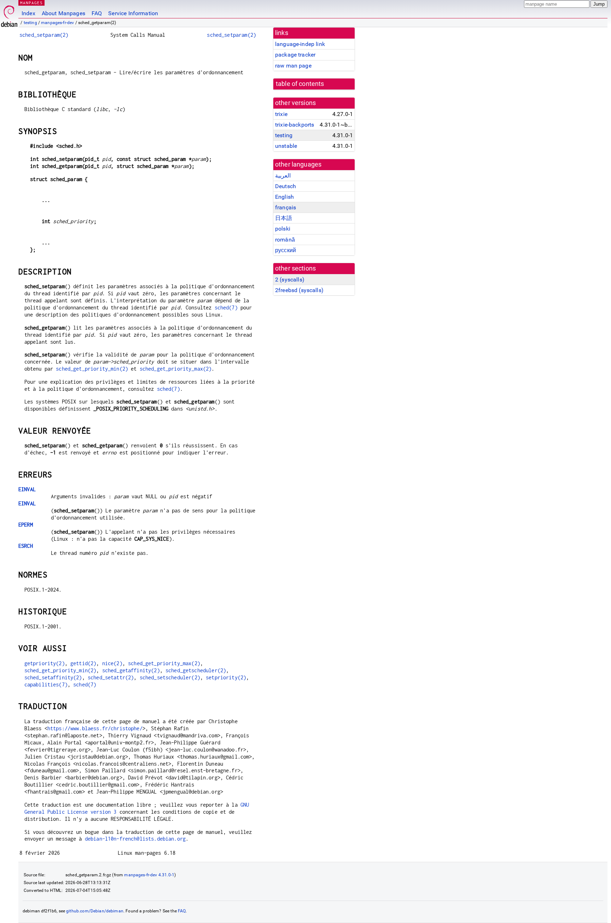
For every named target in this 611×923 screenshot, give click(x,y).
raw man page (293, 65)
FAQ (97, 13)
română (285, 239)
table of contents (300, 83)
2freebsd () (299, 290)
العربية (283, 175)
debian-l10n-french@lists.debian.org (135, 839)
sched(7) (226, 307)
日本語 (283, 218)
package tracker (295, 54)
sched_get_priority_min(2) (92, 369)
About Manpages (63, 13)
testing (30, 22)
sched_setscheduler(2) (170, 677)
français (285, 207)
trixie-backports (294, 124)
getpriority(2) (44, 663)
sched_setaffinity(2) (53, 677)
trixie (281, 114)
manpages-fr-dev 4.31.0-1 (149, 874)
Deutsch (285, 186)
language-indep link (300, 44)
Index (28, 13)
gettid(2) (83, 663)
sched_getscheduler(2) (195, 670)
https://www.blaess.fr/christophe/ (94, 728)
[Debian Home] (9, 14)
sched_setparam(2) (44, 35)
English (284, 196)
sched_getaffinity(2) (131, 670)
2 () (289, 279)
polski (282, 228)
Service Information (133, 13)
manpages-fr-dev (57, 22)
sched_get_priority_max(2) (176, 369)
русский (285, 250)
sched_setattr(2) (111, 677)
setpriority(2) (226, 677)
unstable (286, 146)
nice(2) (112, 663)
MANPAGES (31, 2)
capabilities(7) (46, 684)
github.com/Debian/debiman (94, 911)
